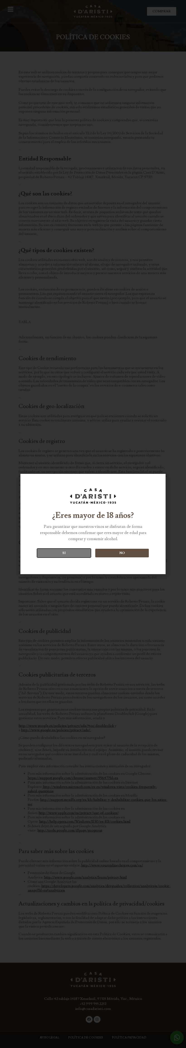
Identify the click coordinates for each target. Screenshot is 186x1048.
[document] (93, 524)
